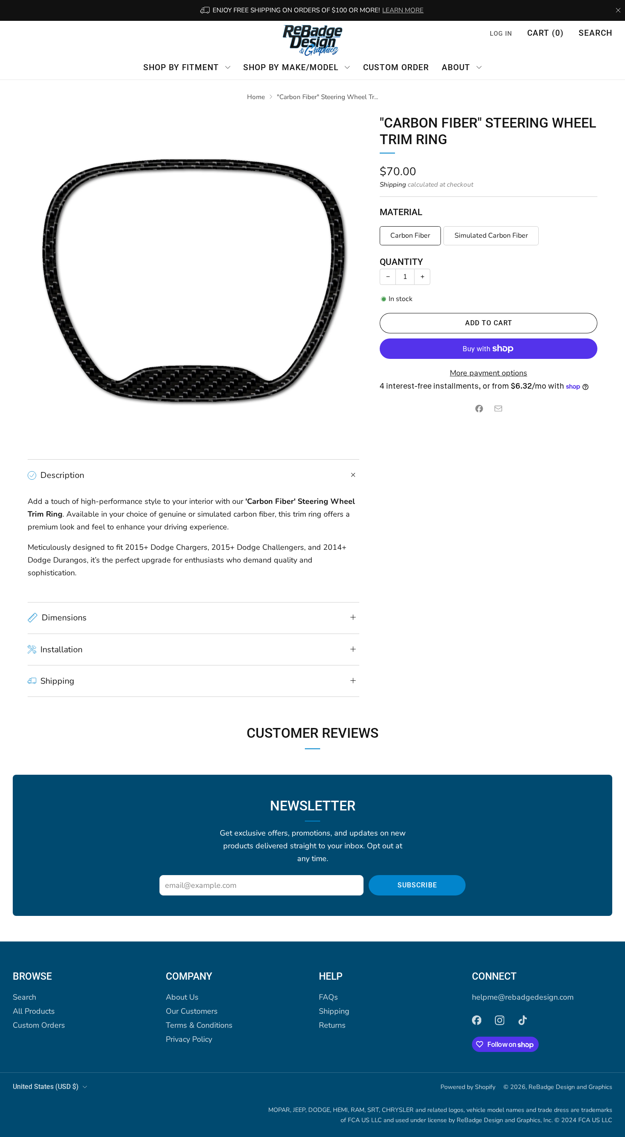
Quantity (401, 262)
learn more (402, 10)
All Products (34, 1011)
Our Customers (192, 1011)
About (456, 67)
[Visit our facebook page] (476, 1020)
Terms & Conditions (199, 1025)
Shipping (393, 184)
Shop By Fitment (181, 67)
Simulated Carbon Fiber (491, 235)
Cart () (545, 33)
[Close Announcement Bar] (618, 10)
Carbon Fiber (410, 235)
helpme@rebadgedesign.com (523, 997)
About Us (182, 997)
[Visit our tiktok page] (522, 1020)
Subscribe (417, 885)
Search (595, 33)
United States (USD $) (46, 1087)
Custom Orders (39, 1025)
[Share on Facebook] (479, 409)
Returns (332, 1025)
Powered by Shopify (467, 1087)
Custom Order (396, 67)
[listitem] (312, 10)
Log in (501, 33)
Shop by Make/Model (290, 67)
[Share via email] (498, 409)
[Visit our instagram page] (499, 1020)
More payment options (488, 373)
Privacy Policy (189, 1039)
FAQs (328, 997)
